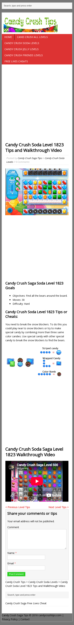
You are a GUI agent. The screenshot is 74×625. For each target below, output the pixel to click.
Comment (13, 527)
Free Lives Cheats (16, 61)
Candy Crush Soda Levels (21, 43)
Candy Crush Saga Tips (30, 158)
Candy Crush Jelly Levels (21, 49)
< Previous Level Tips (17, 507)
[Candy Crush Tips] (37, 23)
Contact (25, 619)
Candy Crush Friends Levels (23, 55)
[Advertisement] (37, 105)
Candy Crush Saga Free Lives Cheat (26, 603)
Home (8, 37)
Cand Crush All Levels (32, 37)
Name (11, 553)
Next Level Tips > (58, 507)
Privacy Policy (10, 619)
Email (10, 563)
